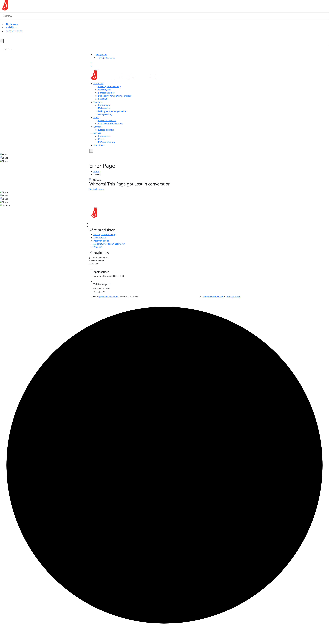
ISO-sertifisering (107, 142)
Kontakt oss (104, 136)
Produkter (98, 83)
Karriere (97, 126)
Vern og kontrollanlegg (110, 86)
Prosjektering (105, 114)
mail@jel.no (11, 27)
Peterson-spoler (107, 92)
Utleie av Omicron (107, 120)
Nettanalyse (104, 105)
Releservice (104, 108)
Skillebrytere (105, 89)
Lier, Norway (12, 24)
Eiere (101, 139)
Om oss (97, 133)
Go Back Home (96, 189)
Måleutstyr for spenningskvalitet (115, 95)
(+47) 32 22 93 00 (14, 31)
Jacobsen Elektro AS (108, 296)
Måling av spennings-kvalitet (113, 111)
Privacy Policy (233, 296)
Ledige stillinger (106, 129)
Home (96, 171)
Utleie (96, 117)
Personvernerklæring (213, 296)
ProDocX (103, 99)
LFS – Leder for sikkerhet (111, 123)
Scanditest (98, 145)
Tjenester (98, 102)
